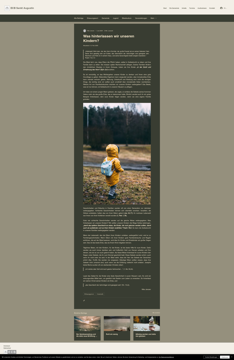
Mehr (152, 18)
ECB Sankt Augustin (22, 8)
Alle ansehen (156, 312)
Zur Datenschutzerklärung (166, 357)
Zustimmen (225, 357)
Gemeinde (105, 18)
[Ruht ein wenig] (117, 323)
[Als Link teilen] (84, 300)
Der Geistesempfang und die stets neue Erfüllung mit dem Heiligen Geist (87, 335)
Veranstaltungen (141, 18)
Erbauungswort (92, 18)
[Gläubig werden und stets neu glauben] (146, 323)
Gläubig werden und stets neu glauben (146, 335)
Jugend (115, 18)
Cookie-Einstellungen (211, 357)
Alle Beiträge (78, 18)
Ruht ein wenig (112, 334)
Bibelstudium (126, 18)
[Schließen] (232, 357)
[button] (174, 8)
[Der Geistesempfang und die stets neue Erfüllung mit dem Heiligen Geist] (87, 323)
